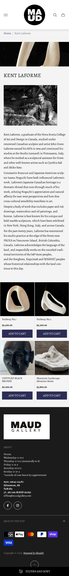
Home (7, 33)
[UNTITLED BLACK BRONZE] (17, 358)
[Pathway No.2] (52, 299)
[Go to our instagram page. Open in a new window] (18, 506)
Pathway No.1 (9, 319)
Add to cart (17, 334)
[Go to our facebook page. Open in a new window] (8, 506)
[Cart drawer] (63, 15)
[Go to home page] (34, 14)
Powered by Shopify (33, 553)
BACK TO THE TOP (14, 521)
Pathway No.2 (44, 319)
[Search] (55, 15)
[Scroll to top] (35, 565)
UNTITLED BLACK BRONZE (12, 380)
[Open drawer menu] (6, 15)
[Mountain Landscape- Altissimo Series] (52, 358)
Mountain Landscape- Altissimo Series (48, 380)
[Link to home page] (27, 427)
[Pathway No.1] (17, 299)
